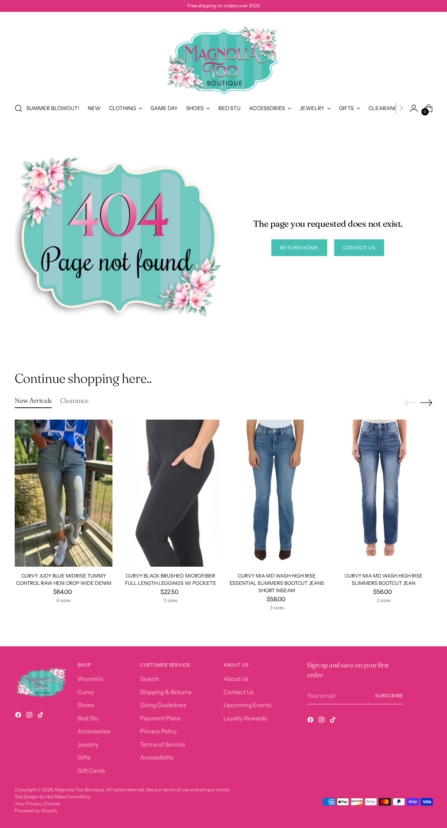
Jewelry (88, 744)
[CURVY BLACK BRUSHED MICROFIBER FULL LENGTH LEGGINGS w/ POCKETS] (170, 493)
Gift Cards (91, 770)
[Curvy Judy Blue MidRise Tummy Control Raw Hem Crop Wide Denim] (63, 493)
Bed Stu (88, 718)
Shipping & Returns (165, 692)
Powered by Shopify (36, 810)
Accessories (94, 731)
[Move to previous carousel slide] (410, 403)
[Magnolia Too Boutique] (223, 56)
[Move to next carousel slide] (426, 402)
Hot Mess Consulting (68, 796)
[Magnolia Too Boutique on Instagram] (30, 716)
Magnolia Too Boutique (79, 789)
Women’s (90, 678)
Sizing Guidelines (163, 705)
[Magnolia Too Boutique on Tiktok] (41, 716)
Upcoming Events (247, 705)
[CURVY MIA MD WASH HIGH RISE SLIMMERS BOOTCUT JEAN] (383, 493)
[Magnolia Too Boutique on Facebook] (19, 716)
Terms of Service (162, 744)
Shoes (86, 705)
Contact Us (239, 692)
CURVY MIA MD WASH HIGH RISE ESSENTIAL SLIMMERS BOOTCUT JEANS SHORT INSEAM (277, 583)
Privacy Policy (158, 731)
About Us (236, 678)
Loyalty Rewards (245, 718)
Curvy (86, 692)
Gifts (84, 757)
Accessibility (157, 757)
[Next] (401, 108)
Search (149, 678)
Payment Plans (160, 718)
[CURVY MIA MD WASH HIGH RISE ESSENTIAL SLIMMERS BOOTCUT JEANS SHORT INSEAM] (277, 493)
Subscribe (389, 695)
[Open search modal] (18, 108)
